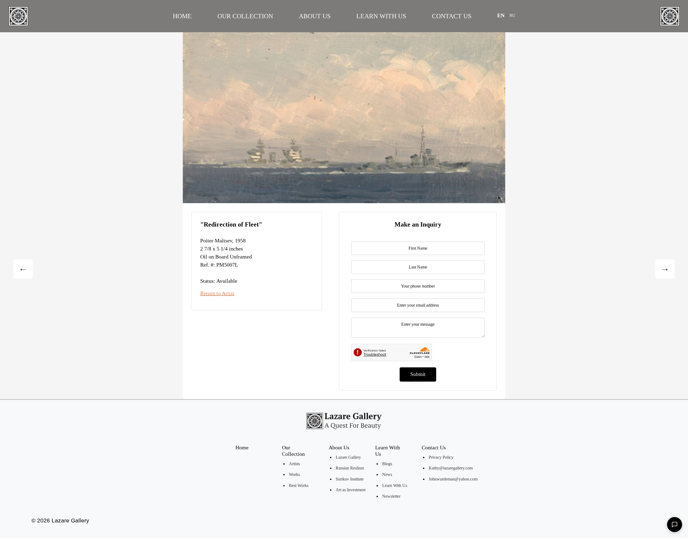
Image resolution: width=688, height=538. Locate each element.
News (387, 474)
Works (294, 474)
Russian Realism (350, 468)
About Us (315, 16)
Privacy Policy (441, 457)
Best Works (299, 485)
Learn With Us (381, 16)
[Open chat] (674, 525)
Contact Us (451, 16)
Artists (294, 463)
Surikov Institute (350, 479)
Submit (417, 374)
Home (182, 16)
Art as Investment (351, 489)
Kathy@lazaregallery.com (451, 468)
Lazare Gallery (348, 457)
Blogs (387, 463)
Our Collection (245, 16)
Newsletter (391, 496)
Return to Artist (217, 293)
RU (512, 15)
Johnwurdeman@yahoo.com (453, 479)
